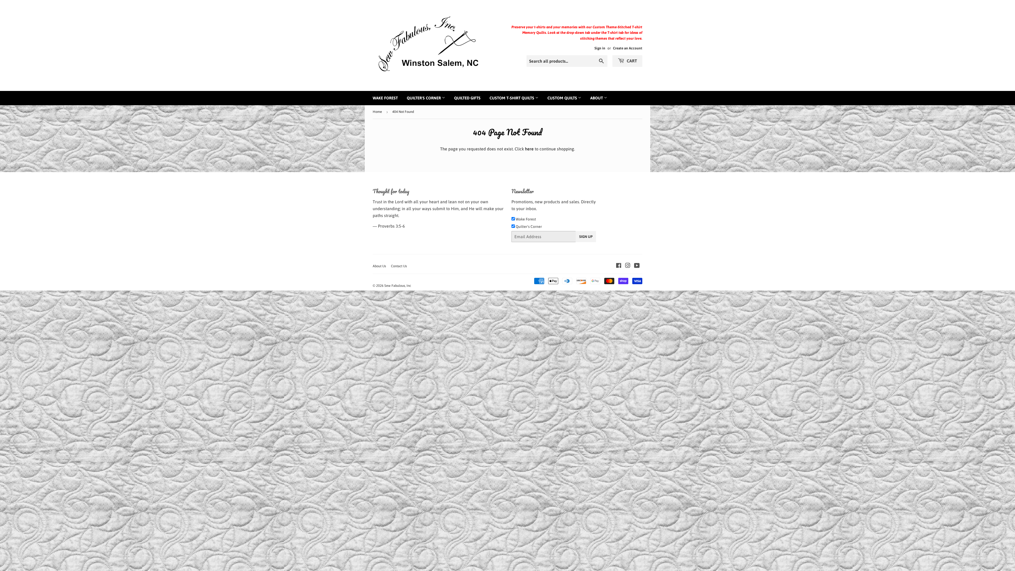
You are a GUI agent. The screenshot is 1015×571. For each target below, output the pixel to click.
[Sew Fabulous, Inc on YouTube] (637, 266)
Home (377, 112)
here (529, 148)
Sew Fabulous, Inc (397, 286)
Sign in (599, 48)
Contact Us (399, 266)
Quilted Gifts (467, 98)
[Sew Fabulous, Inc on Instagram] (627, 266)
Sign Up (586, 236)
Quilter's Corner (424, 98)
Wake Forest (385, 98)
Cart (631, 60)
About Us (379, 266)
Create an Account (627, 48)
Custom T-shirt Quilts (512, 98)
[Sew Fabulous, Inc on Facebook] (618, 266)
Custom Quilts (562, 98)
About (597, 98)
